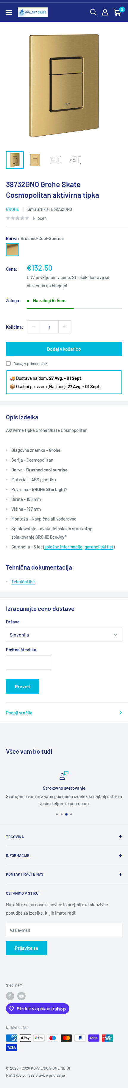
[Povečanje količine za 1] (65, 327)
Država (13, 621)
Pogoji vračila (19, 712)
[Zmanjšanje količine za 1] (33, 327)
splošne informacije (63, 546)
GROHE (12, 209)
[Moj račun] (105, 12)
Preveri (22, 686)
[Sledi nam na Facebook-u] (10, 996)
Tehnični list (23, 581)
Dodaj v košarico (64, 349)
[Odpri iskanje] (93, 12)
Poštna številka (21, 649)
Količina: (14, 327)
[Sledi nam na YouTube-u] (21, 996)
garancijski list (99, 546)
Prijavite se (26, 948)
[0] (117, 12)
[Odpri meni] (9, 12)
